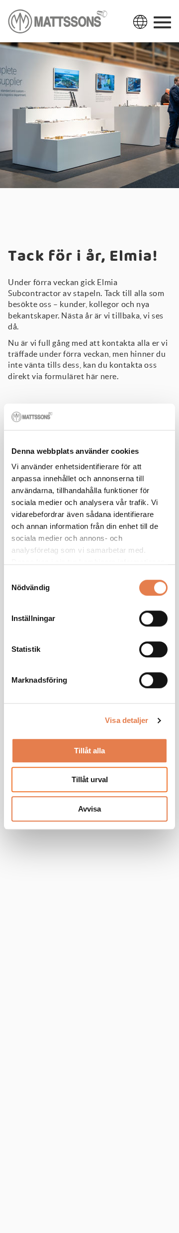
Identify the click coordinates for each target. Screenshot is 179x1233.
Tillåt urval (90, 779)
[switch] (153, 618)
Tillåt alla (89, 750)
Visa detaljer (126, 720)
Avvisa (89, 809)
